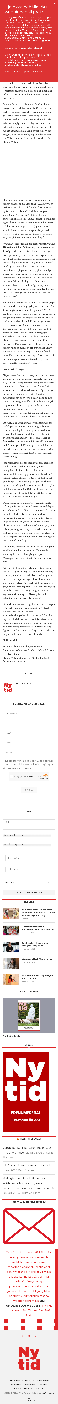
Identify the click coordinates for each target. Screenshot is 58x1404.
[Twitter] (29, 1336)
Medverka (42, 1384)
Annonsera (16, 1384)
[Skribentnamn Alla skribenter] (29, 834)
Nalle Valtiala (25, 683)
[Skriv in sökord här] (29, 822)
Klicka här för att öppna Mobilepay (23, 71)
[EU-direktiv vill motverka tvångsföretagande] (11, 947)
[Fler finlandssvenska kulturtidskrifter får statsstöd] (11, 930)
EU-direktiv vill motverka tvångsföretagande (35, 944)
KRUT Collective (47, 1393)
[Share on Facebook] (25, 673)
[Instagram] (35, 1336)
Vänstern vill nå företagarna (37, 959)
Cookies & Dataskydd (24, 1388)
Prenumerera (29, 1384)
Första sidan (14, 1381)
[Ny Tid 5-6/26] (29, 1015)
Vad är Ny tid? (28, 1381)
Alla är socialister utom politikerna (25, 1165)
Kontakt (40, 1388)
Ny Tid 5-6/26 (11, 1035)
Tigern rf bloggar (30, 1139)
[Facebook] (23, 1336)
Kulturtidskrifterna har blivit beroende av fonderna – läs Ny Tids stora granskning (38, 912)
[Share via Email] (31, 673)
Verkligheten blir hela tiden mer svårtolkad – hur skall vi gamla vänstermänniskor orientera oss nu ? (27, 1183)
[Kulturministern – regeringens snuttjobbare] (11, 979)
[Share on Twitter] (28, 673)
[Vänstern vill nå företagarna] (11, 963)
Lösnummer (43, 1381)
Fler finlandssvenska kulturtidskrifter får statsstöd (38, 928)
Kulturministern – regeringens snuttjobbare (38, 977)
